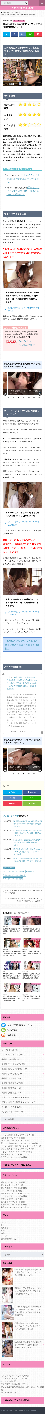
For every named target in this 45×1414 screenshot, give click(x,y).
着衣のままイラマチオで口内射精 (15, 875)
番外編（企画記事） (11, 1078)
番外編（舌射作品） (11, 1088)
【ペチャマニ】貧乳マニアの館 (14, 1378)
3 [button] (18, 397)
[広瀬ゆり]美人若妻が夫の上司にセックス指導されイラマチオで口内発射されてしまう (28, 832)
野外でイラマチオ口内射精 (12, 1185)
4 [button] (23, 397)
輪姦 (3, 1233)
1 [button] (8, 397)
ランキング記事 (10, 1050)
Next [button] (39, 394)
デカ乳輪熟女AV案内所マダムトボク (16, 1384)
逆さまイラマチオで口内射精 (13, 1138)
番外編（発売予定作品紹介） (15, 1083)
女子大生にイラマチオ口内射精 (14, 1188)
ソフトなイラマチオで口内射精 (14, 1196)
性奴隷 (3, 1222)
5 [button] (29, 397)
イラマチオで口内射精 (22, 7)
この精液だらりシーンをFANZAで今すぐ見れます (23, 612)
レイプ (3, 1236)
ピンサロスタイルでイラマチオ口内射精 (17, 1149)
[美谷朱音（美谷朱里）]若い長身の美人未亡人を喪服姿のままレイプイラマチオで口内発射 (28, 851)
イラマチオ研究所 (8, 1381)
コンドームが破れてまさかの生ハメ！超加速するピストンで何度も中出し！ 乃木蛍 (21, 900)
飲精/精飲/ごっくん (9, 1239)
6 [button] (34, 397)
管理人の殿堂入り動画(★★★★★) (18, 1102)
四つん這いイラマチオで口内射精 (15, 1140)
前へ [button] (5, 394)
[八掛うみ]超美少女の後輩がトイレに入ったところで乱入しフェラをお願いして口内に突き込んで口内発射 (28, 1310)
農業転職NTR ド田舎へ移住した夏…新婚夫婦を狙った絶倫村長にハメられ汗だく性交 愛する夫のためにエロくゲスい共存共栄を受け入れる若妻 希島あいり (22, 683)
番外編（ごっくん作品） (13, 1064)
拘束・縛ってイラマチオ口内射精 (15, 1154)
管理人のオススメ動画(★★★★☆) (18, 1097)
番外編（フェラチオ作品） (14, 1069)
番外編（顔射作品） (11, 1092)
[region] (22, 383)
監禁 (3, 1230)
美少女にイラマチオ (12, 1111)
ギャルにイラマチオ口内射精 (13, 1182)
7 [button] (39, 397)
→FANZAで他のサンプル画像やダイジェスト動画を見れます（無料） (22, 644)
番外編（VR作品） (10, 1059)
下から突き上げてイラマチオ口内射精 (16, 1151)
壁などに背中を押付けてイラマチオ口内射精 (19, 1143)
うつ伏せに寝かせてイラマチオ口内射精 (17, 1135)
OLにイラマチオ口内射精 (11, 1190)
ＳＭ (3, 1225)
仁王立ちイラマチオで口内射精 (14, 871)
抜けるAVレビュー (8, 1392)
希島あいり (30, 871)
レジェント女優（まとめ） (14, 1054)
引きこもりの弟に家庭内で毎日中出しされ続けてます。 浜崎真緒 (23, 892)
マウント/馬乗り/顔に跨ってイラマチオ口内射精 (21, 1146)
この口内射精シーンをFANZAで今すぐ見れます (23, 309)
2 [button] (13, 397)
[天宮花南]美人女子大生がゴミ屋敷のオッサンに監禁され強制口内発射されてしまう (28, 842)
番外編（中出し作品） (12, 1073)
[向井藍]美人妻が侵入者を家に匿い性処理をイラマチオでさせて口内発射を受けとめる (28, 823)
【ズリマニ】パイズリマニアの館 (15, 1376)
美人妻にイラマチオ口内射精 (14, 879)
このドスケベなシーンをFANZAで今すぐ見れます (23, 523)
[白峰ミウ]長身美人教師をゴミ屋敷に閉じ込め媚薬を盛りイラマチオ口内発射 (28, 859)
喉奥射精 (4, 1228)
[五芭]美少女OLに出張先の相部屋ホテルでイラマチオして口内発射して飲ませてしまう (27, 1326)
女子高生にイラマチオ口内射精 (14, 1204)
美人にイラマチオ (10, 816)
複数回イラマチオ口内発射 (12, 1199)
